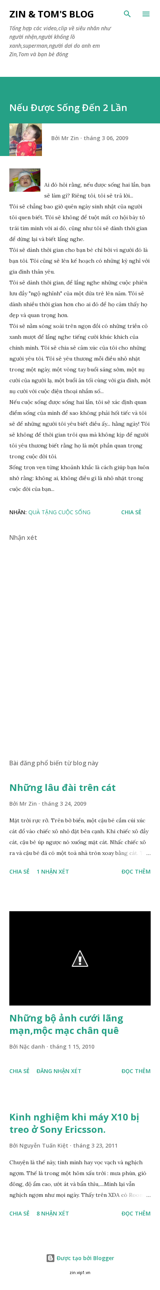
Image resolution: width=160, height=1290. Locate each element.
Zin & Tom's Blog (51, 13)
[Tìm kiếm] (127, 14)
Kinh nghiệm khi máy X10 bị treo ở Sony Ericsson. (74, 1123)
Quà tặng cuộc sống (59, 512)
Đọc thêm (136, 871)
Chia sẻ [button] (131, 512)
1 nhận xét (53, 871)
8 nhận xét (53, 1213)
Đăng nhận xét (59, 1071)
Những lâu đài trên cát (62, 787)
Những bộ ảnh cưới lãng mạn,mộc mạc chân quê (66, 1024)
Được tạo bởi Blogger (84, 1258)
